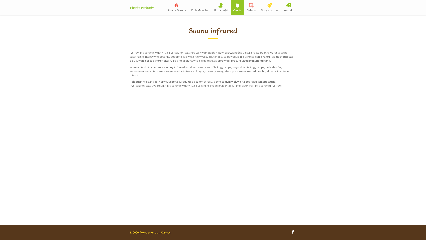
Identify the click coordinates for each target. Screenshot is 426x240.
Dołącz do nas (269, 10)
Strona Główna (176, 10)
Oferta (237, 10)
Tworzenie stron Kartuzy (155, 232)
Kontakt (289, 10)
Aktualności (220, 10)
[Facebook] (293, 232)
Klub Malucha (199, 10)
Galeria (251, 10)
